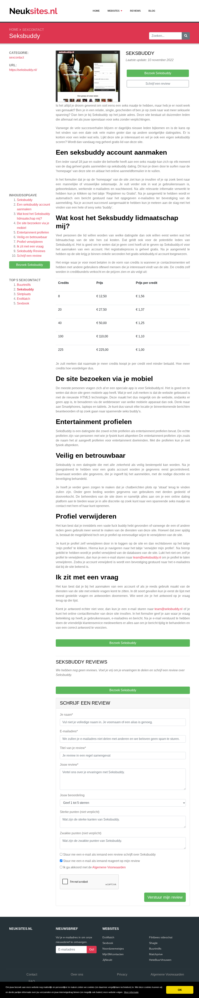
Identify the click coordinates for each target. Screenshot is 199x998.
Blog (151, 10)
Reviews (135, 10)
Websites (113, 10)
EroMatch (23, 298)
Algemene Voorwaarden (109, 867)
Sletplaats (24, 294)
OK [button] (180, 989)
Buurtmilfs (24, 284)
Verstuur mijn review (165, 897)
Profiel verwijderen (30, 241)
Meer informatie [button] (131, 992)
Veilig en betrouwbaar (32, 237)
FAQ (32, 981)
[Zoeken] (186, 36)
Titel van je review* (73, 748)
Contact (31, 974)
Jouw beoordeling (72, 795)
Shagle (153, 943)
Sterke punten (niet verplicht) (79, 812)
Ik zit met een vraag (30, 246)
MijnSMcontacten (113, 954)
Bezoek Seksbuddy (29, 264)
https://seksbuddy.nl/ (23, 70)
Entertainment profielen (33, 232)
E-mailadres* (69, 731)
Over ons (77, 974)
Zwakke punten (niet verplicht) (80, 833)
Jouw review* (69, 764)
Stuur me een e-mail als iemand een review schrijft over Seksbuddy (109, 854)
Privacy (122, 974)
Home (96, 10)
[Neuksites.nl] (33, 11)
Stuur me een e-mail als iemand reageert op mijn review (101, 861)
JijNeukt (107, 959)
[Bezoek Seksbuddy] (88, 76)
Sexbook (23, 303)
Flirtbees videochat (160, 937)
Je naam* (66, 714)
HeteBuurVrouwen (160, 959)
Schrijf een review (29, 255)
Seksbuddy (24, 200)
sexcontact (33, 29)
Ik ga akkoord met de (94, 867)
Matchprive (156, 954)
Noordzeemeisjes (113, 948)
